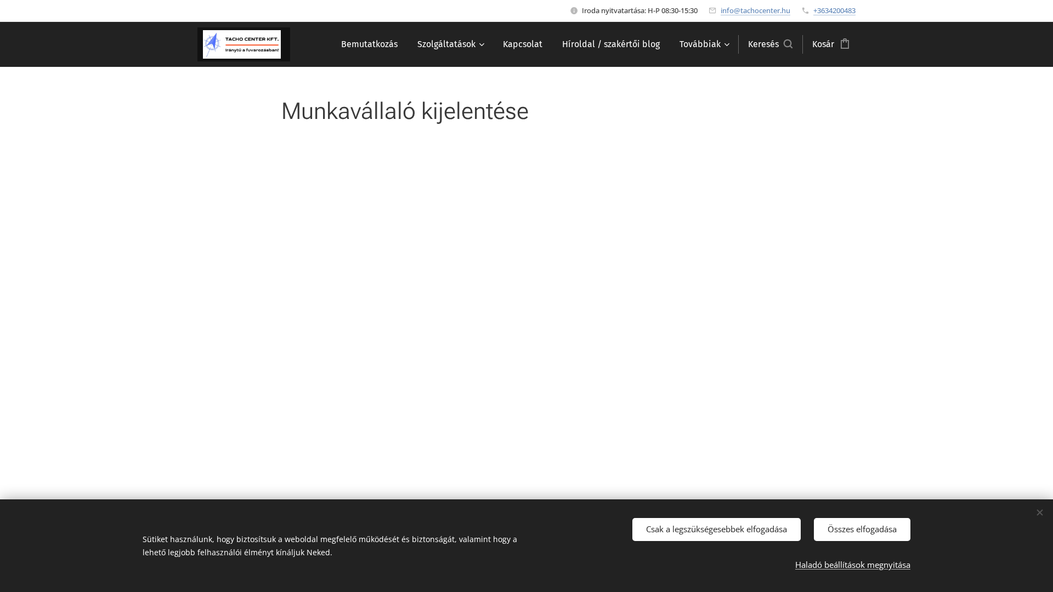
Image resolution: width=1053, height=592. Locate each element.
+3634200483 (834, 10)
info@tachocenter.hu (755, 10)
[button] (770, 44)
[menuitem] (369, 44)
